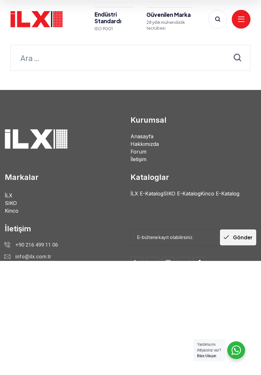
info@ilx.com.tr (33, 257)
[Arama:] (130, 59)
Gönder (242, 237)
